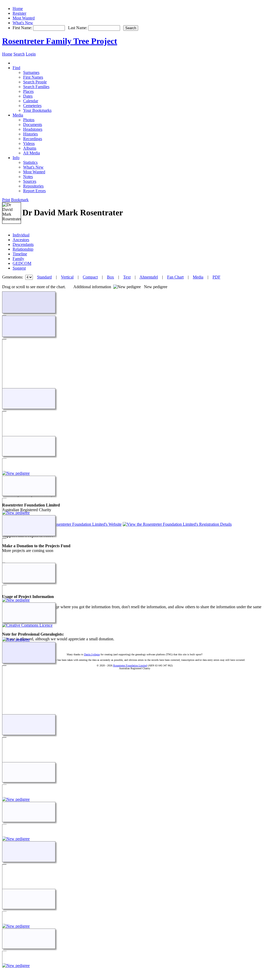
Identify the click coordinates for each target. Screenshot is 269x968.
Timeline (20, 254)
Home (18, 8)
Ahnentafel (148, 277)
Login (31, 54)
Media (18, 115)
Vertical (67, 277)
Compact (90, 277)
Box (110, 277)
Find (16, 67)
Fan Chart (175, 277)
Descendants (23, 244)
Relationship (23, 249)
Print (6, 199)
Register (19, 13)
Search (19, 54)
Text (127, 277)
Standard (44, 277)
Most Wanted (24, 18)
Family (18, 258)
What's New (23, 23)
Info (16, 157)
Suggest (19, 268)
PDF (216, 277)
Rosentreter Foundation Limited (130, 665)
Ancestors (21, 239)
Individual (21, 235)
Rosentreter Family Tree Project (59, 41)
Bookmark (20, 199)
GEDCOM (22, 263)
